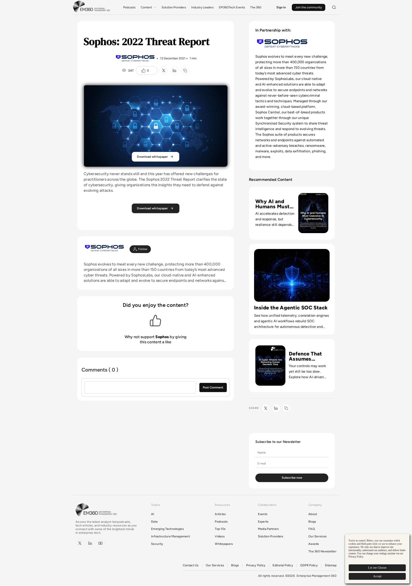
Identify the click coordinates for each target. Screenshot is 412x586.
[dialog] (377, 558)
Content (146, 7)
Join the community (308, 7)
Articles (220, 514)
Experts (263, 521)
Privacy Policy (256, 565)
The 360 (255, 7)
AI (152, 514)
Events (263, 514)
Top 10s (220, 529)
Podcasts (129, 7)
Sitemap (330, 565)
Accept (377, 576)
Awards (313, 544)
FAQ (311, 529)
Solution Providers (174, 7)
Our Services (317, 536)
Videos (220, 536)
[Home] (92, 12)
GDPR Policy (309, 565)
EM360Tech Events (232, 7)
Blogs (312, 521)
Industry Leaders (202, 7)
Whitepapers (224, 544)
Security (157, 544)
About (312, 514)
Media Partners (268, 529)
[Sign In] (140, 249)
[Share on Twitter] (163, 70)
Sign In (281, 7)
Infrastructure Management (170, 536)
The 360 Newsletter (322, 551)
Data (154, 521)
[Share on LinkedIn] (174, 70)
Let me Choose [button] (377, 567)
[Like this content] (143, 70)
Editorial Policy (283, 565)
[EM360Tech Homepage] (97, 518)
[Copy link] (185, 70)
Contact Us (191, 565)
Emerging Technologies (167, 529)
